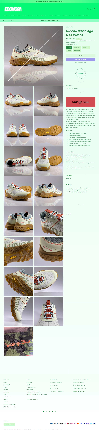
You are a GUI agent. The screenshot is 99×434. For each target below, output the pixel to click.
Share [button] (69, 214)
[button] (43, 15)
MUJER (5, 387)
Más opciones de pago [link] (80, 62)
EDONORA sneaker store (10, 407)
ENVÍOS (29, 384)
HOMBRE (6, 389)
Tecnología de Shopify (16, 428)
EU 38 (70, 48)
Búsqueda (29, 382)
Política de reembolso (32, 399)
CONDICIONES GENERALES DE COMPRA (37, 394)
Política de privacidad (38, 428)
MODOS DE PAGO (31, 387)
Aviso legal (66, 428)
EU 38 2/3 (77, 48)
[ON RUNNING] (80, 82)
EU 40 (70, 51)
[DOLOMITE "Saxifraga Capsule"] (80, 107)
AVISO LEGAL (30, 389)
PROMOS (6, 399)
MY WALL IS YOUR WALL (10, 404)
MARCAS (6, 402)
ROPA (5, 394)
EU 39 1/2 (86, 48)
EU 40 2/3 (77, 51)
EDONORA (9, 428)
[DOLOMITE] (80, 79)
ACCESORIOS (7, 397)
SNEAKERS (6, 392)
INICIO (5, 382)
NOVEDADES (7, 384)
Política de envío (58, 428)
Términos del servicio (32, 397)
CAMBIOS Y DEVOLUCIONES (34, 392)
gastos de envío (82, 40)
